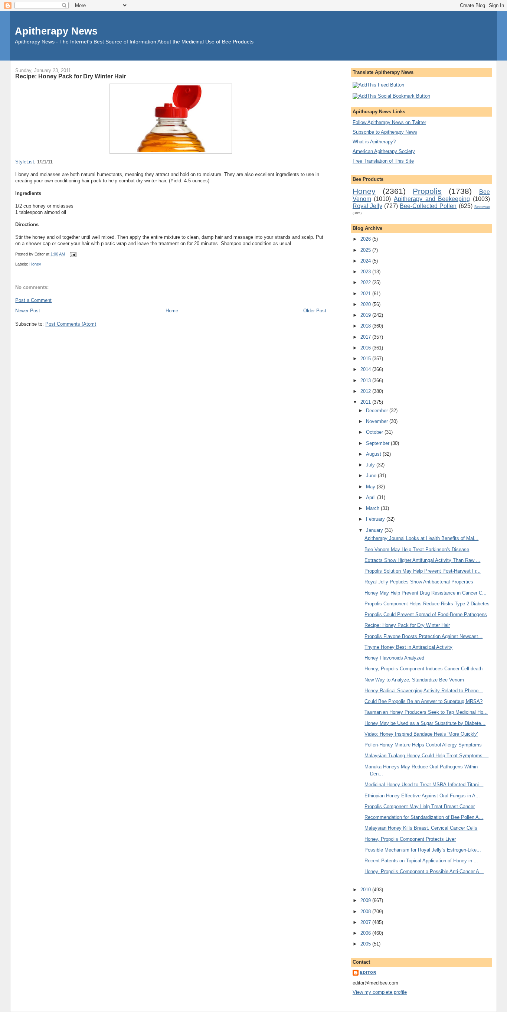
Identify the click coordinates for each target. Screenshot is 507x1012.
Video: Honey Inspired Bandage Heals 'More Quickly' (421, 734)
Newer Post (27, 310)
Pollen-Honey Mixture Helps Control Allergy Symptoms (423, 745)
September (378, 443)
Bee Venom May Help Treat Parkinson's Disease (416, 549)
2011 (366, 402)
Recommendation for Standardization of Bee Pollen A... (423, 817)
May (371, 486)
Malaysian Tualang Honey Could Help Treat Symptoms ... (426, 755)
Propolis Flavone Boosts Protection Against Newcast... (423, 636)
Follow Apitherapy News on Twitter (389, 122)
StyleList (24, 162)
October (375, 432)
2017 (366, 337)
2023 (366, 271)
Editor (368, 972)
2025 (366, 250)
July (371, 465)
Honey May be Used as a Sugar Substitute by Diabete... (424, 723)
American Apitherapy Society (384, 151)
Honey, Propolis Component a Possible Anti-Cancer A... (424, 871)
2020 (366, 304)
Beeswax (482, 207)
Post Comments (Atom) (70, 324)
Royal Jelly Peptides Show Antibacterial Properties (418, 582)
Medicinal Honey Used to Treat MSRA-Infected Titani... (423, 784)
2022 (366, 282)
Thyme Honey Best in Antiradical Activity (408, 647)
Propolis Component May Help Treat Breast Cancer (419, 806)
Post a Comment (33, 300)
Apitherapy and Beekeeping (432, 199)
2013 (366, 380)
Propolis (427, 191)
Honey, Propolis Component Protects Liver (410, 839)
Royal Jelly (367, 206)
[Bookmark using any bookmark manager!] (391, 96)
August (374, 454)
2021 (366, 293)
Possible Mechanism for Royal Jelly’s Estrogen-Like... (422, 850)
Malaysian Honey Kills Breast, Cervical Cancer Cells (420, 828)
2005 (366, 944)
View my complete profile (380, 992)
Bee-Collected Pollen (428, 206)
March (373, 508)
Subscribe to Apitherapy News (385, 132)
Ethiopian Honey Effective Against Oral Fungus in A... (422, 795)
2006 (366, 933)
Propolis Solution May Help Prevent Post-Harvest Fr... (422, 571)
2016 (366, 348)
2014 (366, 369)
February (376, 519)
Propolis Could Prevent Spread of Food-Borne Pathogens (425, 614)
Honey (35, 264)
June (372, 475)
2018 (366, 326)
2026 (366, 239)
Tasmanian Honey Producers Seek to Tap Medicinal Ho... (426, 712)
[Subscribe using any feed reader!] (378, 85)
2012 (366, 391)
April (371, 497)
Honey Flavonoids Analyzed (394, 658)
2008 (366, 911)
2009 (366, 900)
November (377, 421)
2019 (366, 315)
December (377, 410)
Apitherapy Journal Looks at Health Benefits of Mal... (421, 538)
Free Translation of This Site (383, 161)
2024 (366, 261)
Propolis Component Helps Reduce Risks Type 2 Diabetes (427, 603)
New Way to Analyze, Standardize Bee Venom (414, 680)
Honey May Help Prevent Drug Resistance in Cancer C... (425, 593)
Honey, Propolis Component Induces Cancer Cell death (423, 668)
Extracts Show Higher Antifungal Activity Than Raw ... (422, 560)
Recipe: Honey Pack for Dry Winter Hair (70, 76)
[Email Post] (72, 254)
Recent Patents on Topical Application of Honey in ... (421, 860)
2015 (366, 358)
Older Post (314, 310)
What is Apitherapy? (374, 141)
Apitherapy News (56, 31)
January (375, 530)
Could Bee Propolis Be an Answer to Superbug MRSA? (423, 701)
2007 (366, 922)
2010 (366, 889)
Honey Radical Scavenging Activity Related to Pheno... (423, 690)
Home (172, 310)
